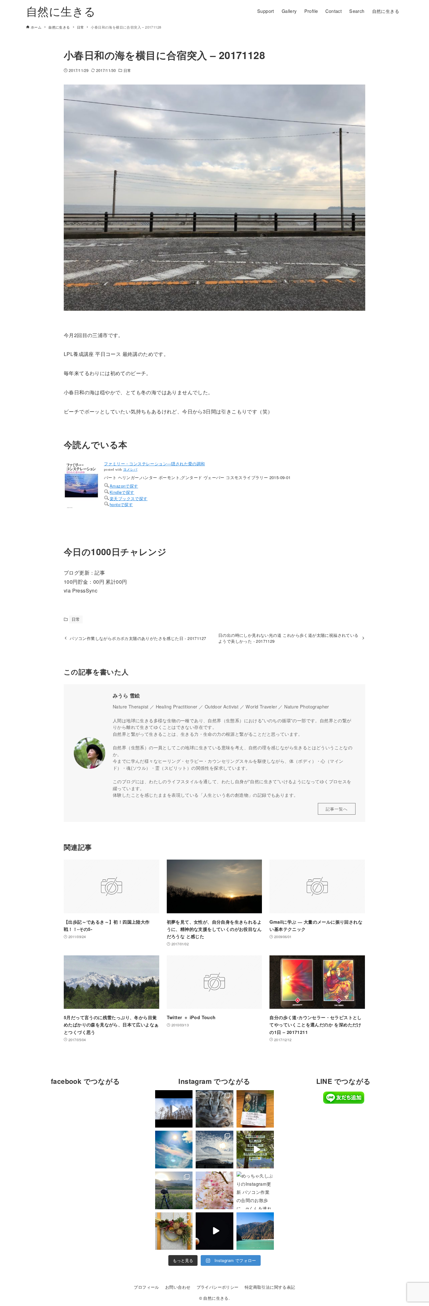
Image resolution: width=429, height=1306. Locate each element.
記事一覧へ (337, 809)
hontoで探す (121, 504)
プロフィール (146, 1287)
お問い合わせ (177, 1287)
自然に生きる (60, 11)
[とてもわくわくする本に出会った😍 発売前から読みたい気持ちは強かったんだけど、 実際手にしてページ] (255, 1109)
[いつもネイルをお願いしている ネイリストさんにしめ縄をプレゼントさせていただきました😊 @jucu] (174, 1231)
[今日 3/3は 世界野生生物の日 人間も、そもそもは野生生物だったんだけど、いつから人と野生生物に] (214, 1109)
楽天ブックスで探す (129, 498)
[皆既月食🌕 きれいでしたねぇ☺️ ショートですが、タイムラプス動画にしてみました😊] (214, 1231)
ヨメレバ (130, 469)
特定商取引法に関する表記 (270, 1287)
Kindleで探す (122, 492)
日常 (127, 70)
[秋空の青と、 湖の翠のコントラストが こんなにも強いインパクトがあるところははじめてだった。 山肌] (255, 1231)
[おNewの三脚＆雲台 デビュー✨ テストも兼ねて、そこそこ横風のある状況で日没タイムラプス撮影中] (174, 1190)
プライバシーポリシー (218, 1287)
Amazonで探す (124, 486)
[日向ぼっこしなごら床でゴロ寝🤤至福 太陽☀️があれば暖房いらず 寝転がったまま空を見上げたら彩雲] (174, 1149)
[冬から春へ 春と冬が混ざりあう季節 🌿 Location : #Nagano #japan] (174, 1109)
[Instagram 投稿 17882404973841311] (255, 1149)
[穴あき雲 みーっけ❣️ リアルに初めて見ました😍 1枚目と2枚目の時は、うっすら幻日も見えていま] (214, 1149)
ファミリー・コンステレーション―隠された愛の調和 (154, 464)
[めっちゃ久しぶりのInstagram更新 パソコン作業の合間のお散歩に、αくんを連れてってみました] (255, 1190)
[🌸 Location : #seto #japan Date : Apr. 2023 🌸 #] (214, 1190)
